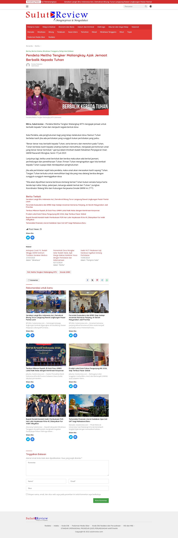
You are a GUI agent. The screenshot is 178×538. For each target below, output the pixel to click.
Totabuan (61, 32)
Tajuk (129, 32)
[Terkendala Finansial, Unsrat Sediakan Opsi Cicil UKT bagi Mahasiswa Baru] (89, 405)
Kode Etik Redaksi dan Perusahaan (106, 526)
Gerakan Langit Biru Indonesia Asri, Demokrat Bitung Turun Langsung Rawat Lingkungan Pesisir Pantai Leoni (90, 2)
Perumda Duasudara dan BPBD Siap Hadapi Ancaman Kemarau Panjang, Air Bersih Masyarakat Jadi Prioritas (67, 206)
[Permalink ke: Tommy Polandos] (28, 65)
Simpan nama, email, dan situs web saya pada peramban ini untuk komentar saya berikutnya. (64, 494)
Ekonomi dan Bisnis (66, 27)
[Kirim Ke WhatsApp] (107, 280)
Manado (30, 32)
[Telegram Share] (102, 280)
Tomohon (85, 32)
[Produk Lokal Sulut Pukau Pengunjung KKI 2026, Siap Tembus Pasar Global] (89, 354)
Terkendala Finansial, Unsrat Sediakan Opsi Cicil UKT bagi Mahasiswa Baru (56, 223)
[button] (145, 6)
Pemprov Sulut (33, 27)
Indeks (56, 526)
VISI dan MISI (128, 526)
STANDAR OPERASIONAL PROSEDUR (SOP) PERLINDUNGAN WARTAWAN (89, 528)
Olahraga (101, 27)
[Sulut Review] (57, 16)
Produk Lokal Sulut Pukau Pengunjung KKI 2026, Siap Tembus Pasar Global (56, 214)
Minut (122, 32)
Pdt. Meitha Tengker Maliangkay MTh (42, 272)
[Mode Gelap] (151, 6)
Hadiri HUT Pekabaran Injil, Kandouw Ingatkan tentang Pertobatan (91, 252)
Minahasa (41, 32)
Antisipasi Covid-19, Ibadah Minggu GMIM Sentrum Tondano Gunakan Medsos (36, 252)
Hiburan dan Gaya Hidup (118, 27)
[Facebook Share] (87, 280)
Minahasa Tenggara (108, 32)
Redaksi (52, 37)
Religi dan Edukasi (66, 51)
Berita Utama (37, 51)
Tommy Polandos (36, 64)
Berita (28, 51)
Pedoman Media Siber (36, 37)
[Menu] (27, 6)
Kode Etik (65, 526)
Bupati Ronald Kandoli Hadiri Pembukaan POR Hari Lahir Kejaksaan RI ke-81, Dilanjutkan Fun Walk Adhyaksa (65, 218)
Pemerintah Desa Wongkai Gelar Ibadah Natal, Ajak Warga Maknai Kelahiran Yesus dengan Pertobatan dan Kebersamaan (65, 255)
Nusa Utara (72, 32)
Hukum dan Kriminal (86, 27)
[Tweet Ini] (92, 280)
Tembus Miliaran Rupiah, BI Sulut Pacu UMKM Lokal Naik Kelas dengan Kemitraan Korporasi (63, 210)
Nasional (135, 27)
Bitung (51, 32)
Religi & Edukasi (49, 27)
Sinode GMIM (65, 272)
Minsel (94, 32)
